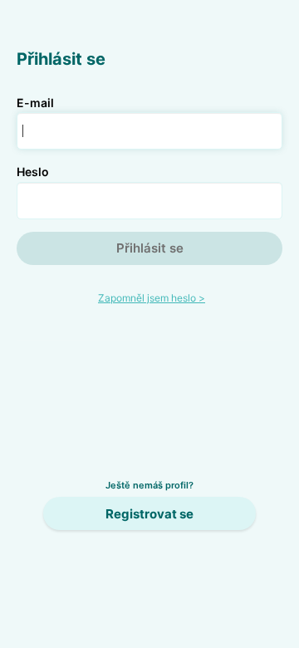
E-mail (35, 103)
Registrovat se (149, 514)
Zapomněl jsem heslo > (151, 298)
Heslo (33, 171)
